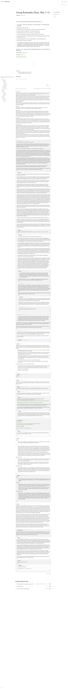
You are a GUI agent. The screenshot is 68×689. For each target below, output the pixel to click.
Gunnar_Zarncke (19, 420)
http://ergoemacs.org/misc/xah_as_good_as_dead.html (39, 231)
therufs (18, 15)
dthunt (18, 504)
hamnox (18, 438)
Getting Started (56, 14)
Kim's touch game (27, 531)
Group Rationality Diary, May (32, 12)
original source (35, 506)
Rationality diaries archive (21, 56)
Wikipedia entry (33, 531)
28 (4, 687)
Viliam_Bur (19, 172)
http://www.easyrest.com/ (27, 568)
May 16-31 (23, 54)
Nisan (19, 560)
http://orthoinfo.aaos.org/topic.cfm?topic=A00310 (35, 402)
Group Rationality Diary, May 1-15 (7, 77)
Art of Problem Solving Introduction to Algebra (39, 350)
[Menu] (2, 1)
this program (22, 432)
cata (21, 49)
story (32, 505)
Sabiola (18, 380)
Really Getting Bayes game (23, 562)
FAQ (54, 15)
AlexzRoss (20, 565)
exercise (20, 381)
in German (45, 531)
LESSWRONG (7, 1)
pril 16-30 (24, 52)
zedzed (23, 347)
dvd (45, 588)
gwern (20, 271)
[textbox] (33, 80)
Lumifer (19, 230)
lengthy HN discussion (27, 279)
